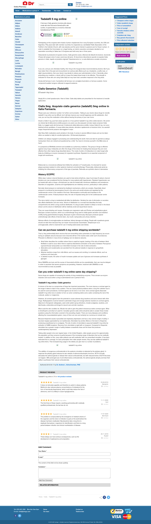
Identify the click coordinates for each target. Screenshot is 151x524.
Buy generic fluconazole (125, 38)
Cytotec (18, 47)
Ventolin (18, 95)
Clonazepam (19, 44)
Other (17, 119)
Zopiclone (18, 111)
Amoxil (17, 31)
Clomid (17, 42)
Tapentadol (19, 87)
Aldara (17, 26)
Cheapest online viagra (125, 21)
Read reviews (121, 55)
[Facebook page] (15, 515)
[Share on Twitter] (108, 497)
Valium (17, 92)
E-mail (41, 457)
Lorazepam (19, 66)
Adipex (17, 23)
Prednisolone (20, 74)
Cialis (17, 39)
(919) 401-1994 (21, 509)
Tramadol (18, 90)
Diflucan (18, 50)
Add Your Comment (45, 480)
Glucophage (19, 58)
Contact (78, 2)
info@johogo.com (86, 6)
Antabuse (18, 34)
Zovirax (17, 114)
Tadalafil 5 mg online (55, 497)
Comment (42, 467)
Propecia (18, 79)
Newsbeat (124, 72)
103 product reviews (64, 376)
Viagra (17, 100)
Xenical (17, 106)
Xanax (17, 103)
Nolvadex (18, 68)
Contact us (67, 11)
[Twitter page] (19, 515)
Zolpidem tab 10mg (124, 35)
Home (17, 11)
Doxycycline (19, 52)
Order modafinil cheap (125, 23)
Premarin (18, 76)
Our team (57, 11)
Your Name (42, 451)
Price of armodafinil (124, 26)
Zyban (17, 116)
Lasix (17, 60)
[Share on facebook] (104, 497)
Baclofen (18, 36)
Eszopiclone (19, 55)
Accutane (18, 20)
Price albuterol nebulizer (125, 40)
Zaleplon (18, 108)
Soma (17, 84)
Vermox (17, 98)
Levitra (17, 63)
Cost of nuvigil (122, 28)
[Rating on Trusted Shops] (123, 48)
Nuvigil (17, 71)
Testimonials (46, 11)
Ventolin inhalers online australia (125, 32)
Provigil (18, 82)
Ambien (18, 28)
